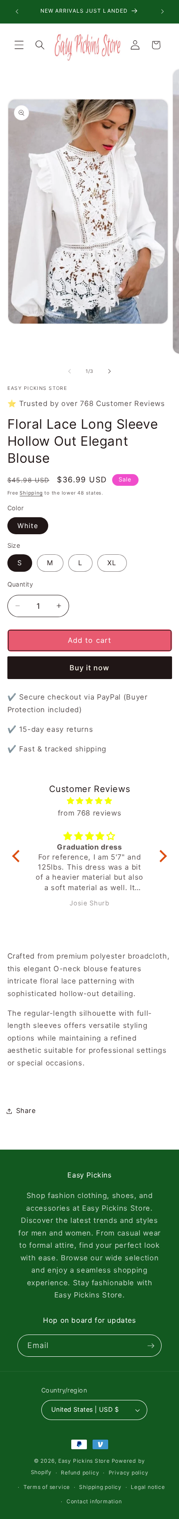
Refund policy (80, 1472)
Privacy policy (129, 1472)
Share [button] (26, 1110)
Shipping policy (100, 1487)
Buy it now (90, 667)
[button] (19, 44)
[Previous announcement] (17, 11)
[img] (89, 801)
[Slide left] (69, 371)
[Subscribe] (150, 1346)
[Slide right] (109, 371)
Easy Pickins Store (84, 1461)
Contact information (94, 1501)
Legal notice (148, 1487)
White (28, 526)
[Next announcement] (162, 11)
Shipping (31, 493)
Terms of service (46, 1487)
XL (111, 563)
